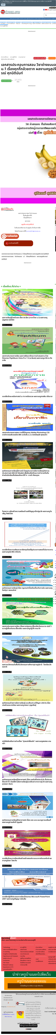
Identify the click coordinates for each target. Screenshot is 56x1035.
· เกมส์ (36, 959)
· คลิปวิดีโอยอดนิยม (40, 954)
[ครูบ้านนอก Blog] (18, 23)
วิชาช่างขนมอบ (18, 256)
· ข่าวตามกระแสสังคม (40, 950)
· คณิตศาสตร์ (23, 950)
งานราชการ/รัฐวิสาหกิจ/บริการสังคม (13, 58)
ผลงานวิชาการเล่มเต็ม (40, 58)
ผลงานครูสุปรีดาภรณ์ (42, 256)
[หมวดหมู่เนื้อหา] (36, 23)
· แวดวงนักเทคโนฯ (7, 969)
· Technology (6, 947)
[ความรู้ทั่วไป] (4, 25)
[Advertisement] (27, 274)
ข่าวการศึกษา (4, 57)
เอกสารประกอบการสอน (7, 256)
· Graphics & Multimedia (10, 954)
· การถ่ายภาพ (6, 961)
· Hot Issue (6, 963)
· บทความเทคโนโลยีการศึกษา (10, 950)
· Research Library (8, 965)
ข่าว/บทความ (52, 58)
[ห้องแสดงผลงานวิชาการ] (46, 23)
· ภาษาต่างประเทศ (24, 954)
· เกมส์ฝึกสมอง (39, 961)
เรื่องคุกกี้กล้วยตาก (31, 256)
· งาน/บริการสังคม (40, 952)
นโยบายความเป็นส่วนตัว (6, 2)
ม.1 (24, 256)
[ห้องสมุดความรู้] (26, 23)
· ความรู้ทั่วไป (23, 947)
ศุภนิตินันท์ (4, 259)
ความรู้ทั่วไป (13, 57)
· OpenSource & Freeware (10, 956)
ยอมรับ (3, 4)
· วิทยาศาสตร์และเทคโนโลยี (26, 952)
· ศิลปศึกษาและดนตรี (25, 963)
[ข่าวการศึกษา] (10, 23)
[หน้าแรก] (3, 23)
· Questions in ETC (8, 967)
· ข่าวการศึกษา (39, 947)
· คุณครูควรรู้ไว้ (51, 957)
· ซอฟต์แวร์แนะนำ (7, 958)
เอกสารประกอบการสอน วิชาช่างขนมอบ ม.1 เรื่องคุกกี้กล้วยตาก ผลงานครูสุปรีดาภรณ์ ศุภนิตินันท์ (25, 254)
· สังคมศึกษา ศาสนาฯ (25, 961)
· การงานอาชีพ (23, 965)
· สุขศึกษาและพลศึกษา (25, 958)
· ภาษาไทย (22, 956)
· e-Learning (6, 952)
